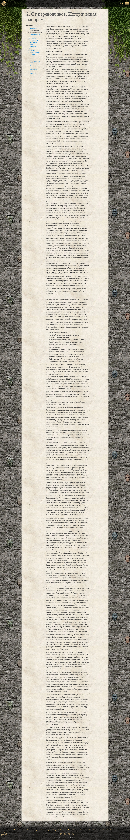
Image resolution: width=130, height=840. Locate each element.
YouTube (73, 834)
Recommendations (86, 830)
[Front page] (4, 3)
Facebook (61, 834)
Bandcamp (65, 834)
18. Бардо (30, 71)
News (28, 830)
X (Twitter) (69, 834)
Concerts (22, 830)
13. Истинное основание (35, 59)
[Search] (4, 834)
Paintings (53, 830)
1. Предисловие (32, 28)
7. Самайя (30, 44)
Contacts (105, 830)
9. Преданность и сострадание (33, 49)
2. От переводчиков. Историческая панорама (35, 31)
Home (16, 830)
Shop (95, 830)
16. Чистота (31, 67)
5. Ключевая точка (33, 40)
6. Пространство (32, 42)
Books (60, 830)
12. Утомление (32, 57)
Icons (70, 830)
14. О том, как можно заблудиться (34, 61)
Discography (45, 830)
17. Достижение (32, 69)
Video (65, 830)
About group (36, 830)
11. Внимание (31, 54)
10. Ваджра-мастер (33, 52)
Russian (121, 3)
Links (99, 830)
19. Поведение (32, 73)
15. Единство (31, 65)
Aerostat (76, 830)
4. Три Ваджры (32, 38)
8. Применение (32, 46)
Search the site (114, 830)
